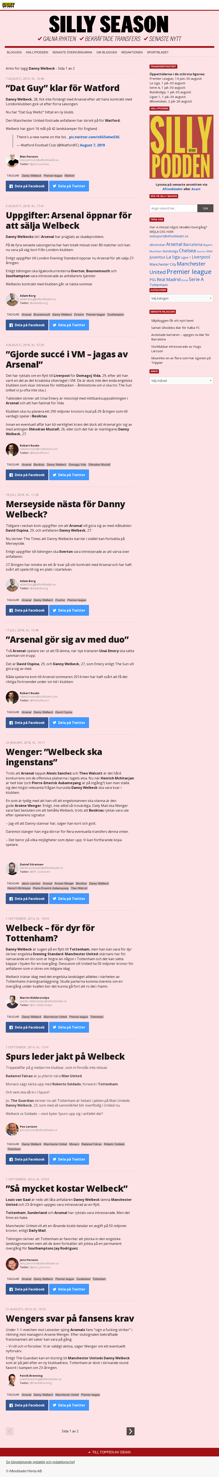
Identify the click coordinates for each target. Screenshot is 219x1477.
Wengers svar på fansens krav (70, 1318)
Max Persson (29, 156)
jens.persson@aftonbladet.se (39, 1263)
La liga (173, 257)
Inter (209, 251)
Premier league (189, 271)
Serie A (196, 279)
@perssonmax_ (40, 164)
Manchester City (162, 264)
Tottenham (158, 285)
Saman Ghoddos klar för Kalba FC (175, 327)
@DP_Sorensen (40, 872)
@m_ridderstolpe (41, 1005)
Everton (201, 251)
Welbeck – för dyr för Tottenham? (50, 933)
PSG (152, 279)
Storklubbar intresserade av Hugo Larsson (176, 348)
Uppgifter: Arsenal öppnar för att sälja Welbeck (69, 220)
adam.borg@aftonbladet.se (38, 299)
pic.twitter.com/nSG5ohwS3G (94, 137)
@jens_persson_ (41, 1267)
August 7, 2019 (92, 145)
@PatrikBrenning (41, 1383)
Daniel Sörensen (31, 864)
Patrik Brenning (31, 1376)
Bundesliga (170, 251)
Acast (196, 189)
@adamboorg (39, 303)
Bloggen (14, 52)
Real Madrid (169, 279)
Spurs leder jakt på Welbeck (65, 1056)
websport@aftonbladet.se (168, 236)
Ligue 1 (186, 257)
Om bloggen (106, 52)
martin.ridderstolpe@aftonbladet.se (43, 1001)
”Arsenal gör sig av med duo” (67, 639)
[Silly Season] (109, 28)
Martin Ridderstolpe (34, 998)
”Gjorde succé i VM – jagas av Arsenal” (67, 359)
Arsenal (174, 244)
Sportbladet (158, 52)
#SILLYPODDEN (37, 52)
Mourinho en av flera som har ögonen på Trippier (181, 360)
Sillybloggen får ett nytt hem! (172, 320)
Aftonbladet (173, 189)
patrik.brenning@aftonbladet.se (41, 1379)
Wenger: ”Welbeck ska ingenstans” (54, 757)
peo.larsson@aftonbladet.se (38, 1130)
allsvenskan (157, 245)
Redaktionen (132, 52)
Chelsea (187, 250)
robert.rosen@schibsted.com (39, 449)
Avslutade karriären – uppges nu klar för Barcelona (180, 336)
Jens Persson (29, 1260)
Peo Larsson (28, 1126)
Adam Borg (28, 296)
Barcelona (193, 244)
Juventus (157, 257)
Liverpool (201, 257)
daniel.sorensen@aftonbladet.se (41, 868)
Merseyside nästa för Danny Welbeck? (65, 509)
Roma (184, 280)
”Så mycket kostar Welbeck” (66, 1188)
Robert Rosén (29, 445)
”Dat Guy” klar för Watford (62, 88)
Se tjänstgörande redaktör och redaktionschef (40, 1462)
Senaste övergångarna (72, 52)
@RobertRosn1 (39, 453)
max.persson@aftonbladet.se (39, 160)
